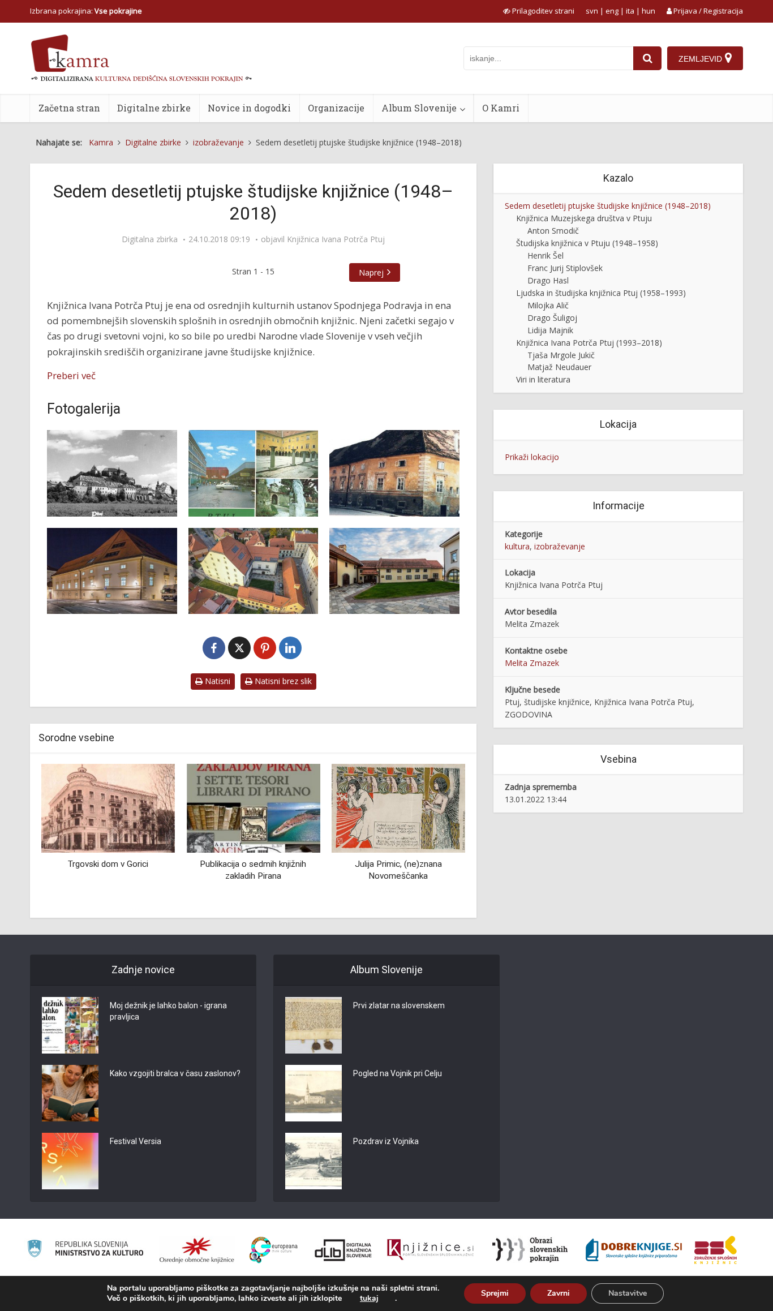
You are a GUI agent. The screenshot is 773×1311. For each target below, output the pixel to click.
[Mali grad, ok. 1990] (394, 473)
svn (592, 11)
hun (648, 11)
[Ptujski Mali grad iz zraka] (253, 571)
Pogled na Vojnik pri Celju (397, 1073)
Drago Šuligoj (552, 317)
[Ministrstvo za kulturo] (85, 1250)
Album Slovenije (419, 108)
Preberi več (71, 375)
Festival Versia (135, 1141)
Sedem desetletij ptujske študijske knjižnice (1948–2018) (608, 205)
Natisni (216, 681)
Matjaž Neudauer (559, 367)
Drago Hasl (548, 280)
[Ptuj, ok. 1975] (253, 473)
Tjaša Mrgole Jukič (561, 355)
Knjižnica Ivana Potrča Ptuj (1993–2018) (589, 342)
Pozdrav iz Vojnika (386, 1141)
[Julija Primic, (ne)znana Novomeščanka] (398, 807)
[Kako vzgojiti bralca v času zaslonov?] (70, 1093)
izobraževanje (559, 546)
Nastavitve (627, 1293)
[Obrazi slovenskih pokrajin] (530, 1250)
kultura (517, 546)
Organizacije (336, 108)
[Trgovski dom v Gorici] (108, 807)
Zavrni (558, 1293)
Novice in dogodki (249, 108)
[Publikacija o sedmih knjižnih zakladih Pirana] (253, 807)
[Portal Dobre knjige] (634, 1250)
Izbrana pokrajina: (86, 11)
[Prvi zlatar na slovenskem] (313, 1025)
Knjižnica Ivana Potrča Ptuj (336, 239)
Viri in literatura (543, 379)
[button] (437, 836)
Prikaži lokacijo (532, 457)
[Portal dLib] (343, 1250)
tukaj (369, 1298)
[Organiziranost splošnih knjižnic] (197, 1250)
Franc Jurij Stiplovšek (565, 268)
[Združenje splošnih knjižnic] (715, 1250)
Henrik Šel (545, 255)
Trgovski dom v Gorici (108, 864)
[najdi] (647, 58)
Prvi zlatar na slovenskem (399, 1005)
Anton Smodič (553, 230)
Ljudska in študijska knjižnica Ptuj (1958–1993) (601, 292)
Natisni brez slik (282, 681)
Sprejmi (495, 1293)
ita (630, 11)
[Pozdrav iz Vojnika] (313, 1161)
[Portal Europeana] (273, 1250)
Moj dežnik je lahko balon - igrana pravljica (168, 1011)
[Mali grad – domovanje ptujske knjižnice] (112, 571)
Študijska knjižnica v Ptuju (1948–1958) (587, 243)
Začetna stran (69, 108)
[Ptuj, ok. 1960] (112, 473)
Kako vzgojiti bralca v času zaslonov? (175, 1073)
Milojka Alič (548, 305)
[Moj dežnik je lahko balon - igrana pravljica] (70, 1025)
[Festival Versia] (70, 1161)
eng (612, 11)
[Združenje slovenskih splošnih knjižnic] (430, 1250)
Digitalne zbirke (154, 108)
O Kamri (500, 108)
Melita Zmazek (532, 662)
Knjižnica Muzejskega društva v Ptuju (584, 218)
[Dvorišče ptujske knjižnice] (394, 571)
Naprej (371, 272)
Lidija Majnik (550, 330)
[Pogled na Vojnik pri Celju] (313, 1093)
